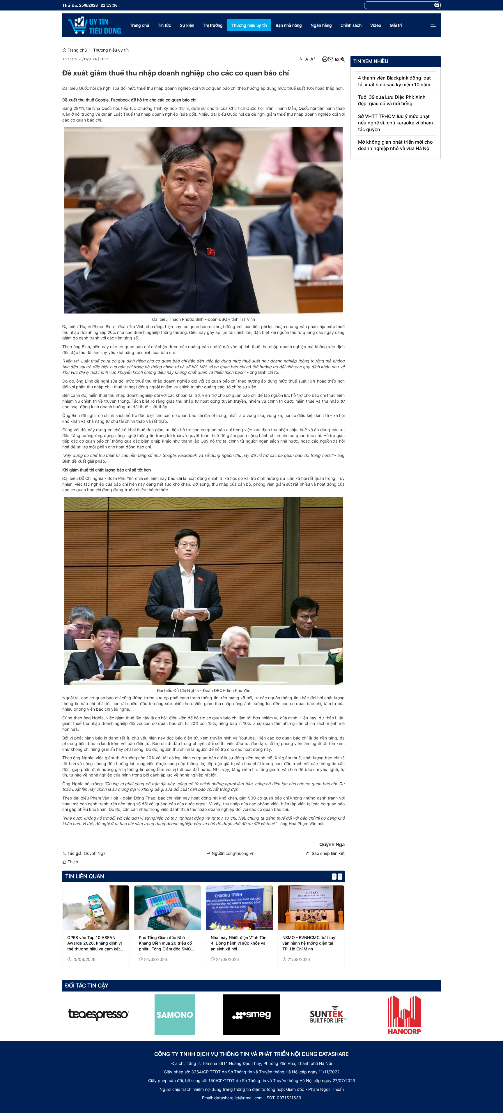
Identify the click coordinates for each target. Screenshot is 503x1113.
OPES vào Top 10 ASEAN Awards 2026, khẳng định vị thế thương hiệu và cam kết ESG (94, 943)
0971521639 (289, 1097)
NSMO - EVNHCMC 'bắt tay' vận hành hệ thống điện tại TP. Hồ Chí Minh (309, 943)
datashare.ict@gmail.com (238, 1097)
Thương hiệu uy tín (111, 49)
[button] (436, 5)
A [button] (301, 59)
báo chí (175, 478)
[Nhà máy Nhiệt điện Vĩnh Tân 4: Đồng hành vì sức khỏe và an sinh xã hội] (239, 907)
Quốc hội (307, 108)
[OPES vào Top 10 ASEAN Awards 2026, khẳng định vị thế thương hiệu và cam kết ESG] (96, 907)
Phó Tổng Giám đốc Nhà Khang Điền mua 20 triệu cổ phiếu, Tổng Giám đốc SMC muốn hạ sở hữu (165, 943)
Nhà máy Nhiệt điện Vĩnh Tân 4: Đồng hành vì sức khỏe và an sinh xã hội (238, 943)
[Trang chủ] (91, 25)
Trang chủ (76, 49)
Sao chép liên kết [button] (328, 853)
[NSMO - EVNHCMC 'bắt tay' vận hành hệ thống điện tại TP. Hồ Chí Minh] (311, 907)
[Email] (331, 59)
